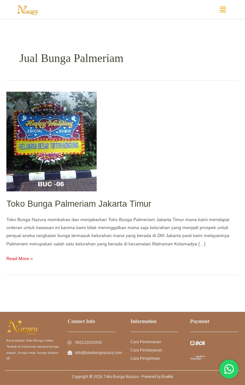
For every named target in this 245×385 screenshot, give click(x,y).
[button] (223, 10)
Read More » (19, 258)
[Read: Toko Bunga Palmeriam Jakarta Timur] (51, 141)
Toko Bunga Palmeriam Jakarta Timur (78, 204)
